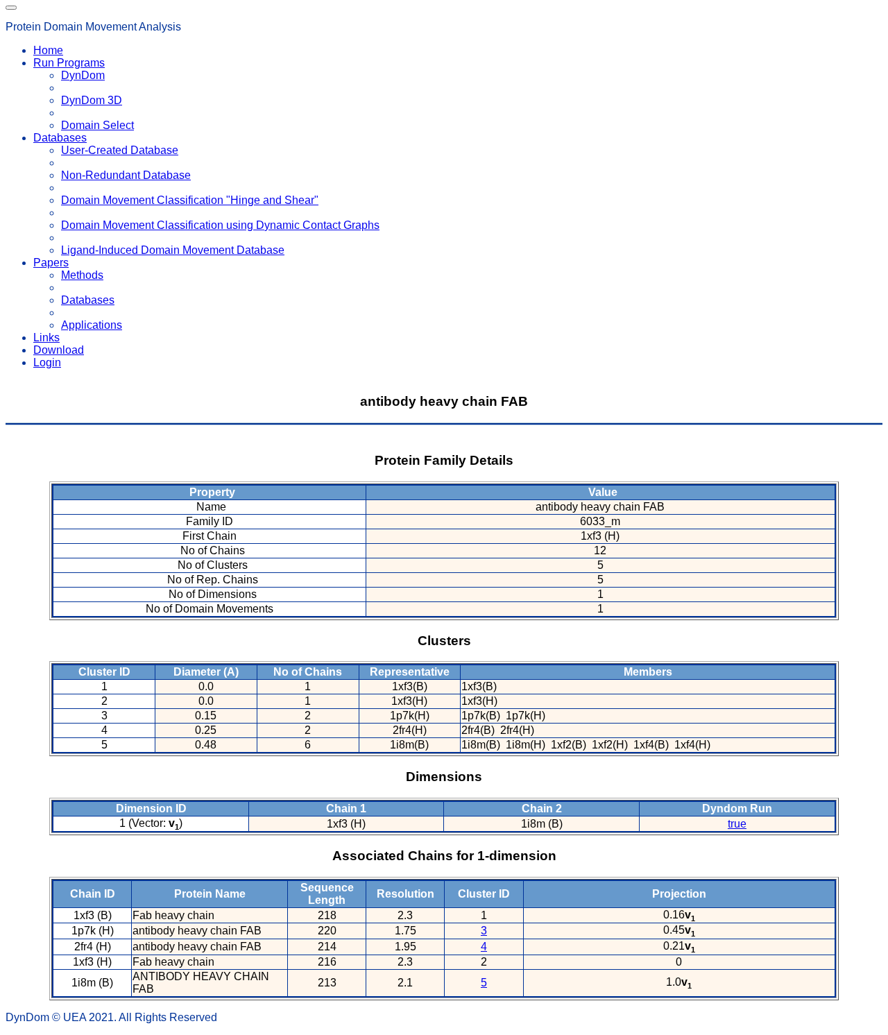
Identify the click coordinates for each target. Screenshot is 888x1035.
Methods (82, 275)
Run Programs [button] (69, 63)
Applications (91, 325)
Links (46, 337)
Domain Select (97, 125)
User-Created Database (119, 150)
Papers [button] (51, 262)
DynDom (83, 75)
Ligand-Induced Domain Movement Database (172, 250)
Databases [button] (60, 138)
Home (48, 50)
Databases (87, 300)
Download (58, 350)
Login (47, 362)
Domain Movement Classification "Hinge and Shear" (189, 200)
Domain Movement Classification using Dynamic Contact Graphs (220, 225)
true (737, 824)
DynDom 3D (91, 100)
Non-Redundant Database (126, 175)
